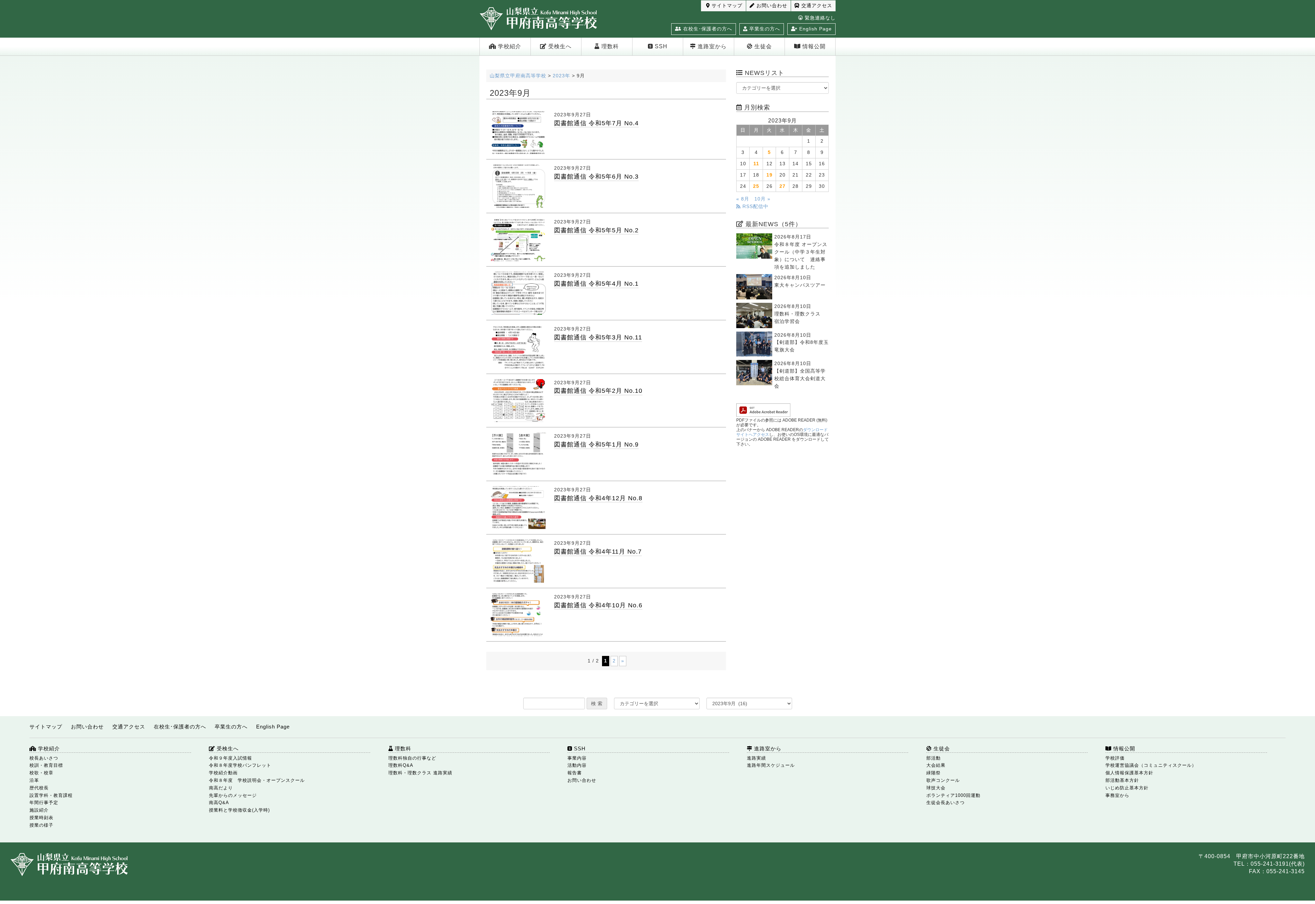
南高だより (221, 787)
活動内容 (577, 765)
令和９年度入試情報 (230, 758)
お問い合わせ (771, 5)
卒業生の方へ (764, 28)
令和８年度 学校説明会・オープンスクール (257, 780)
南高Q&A (219, 802)
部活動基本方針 (1122, 780)
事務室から (1117, 795)
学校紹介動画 (223, 772)
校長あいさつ (43, 758)
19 (769, 175)
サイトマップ (726, 5)
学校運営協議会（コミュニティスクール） (1151, 765)
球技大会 (935, 787)
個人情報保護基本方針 (1129, 772)
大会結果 (935, 765)
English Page (815, 28)
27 (782, 186)
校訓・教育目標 (46, 765)
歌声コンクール (943, 780)
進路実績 (756, 758)
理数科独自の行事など (412, 758)
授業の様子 (41, 825)
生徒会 (762, 46)
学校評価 (1115, 758)
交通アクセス (816, 5)
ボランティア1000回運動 (953, 795)
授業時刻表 (41, 817)
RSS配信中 (754, 206)
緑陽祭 (933, 772)
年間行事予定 (43, 802)
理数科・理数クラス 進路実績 (420, 772)
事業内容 (577, 758)
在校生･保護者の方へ (706, 28)
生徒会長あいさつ (945, 802)
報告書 (574, 772)
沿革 (34, 780)
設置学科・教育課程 (51, 795)
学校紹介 (508, 46)
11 (756, 163)
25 (756, 186)
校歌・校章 (41, 772)
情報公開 (813, 46)
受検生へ (559, 46)
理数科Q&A (400, 765)
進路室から (711, 46)
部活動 (933, 758)
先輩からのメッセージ (233, 795)
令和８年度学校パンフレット (240, 765)
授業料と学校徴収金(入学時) (239, 810)
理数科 (609, 46)
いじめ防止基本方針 (1127, 787)
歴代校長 (39, 787)
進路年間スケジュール (771, 765)
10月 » (762, 199)
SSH (660, 46)
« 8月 (742, 199)
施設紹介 (39, 810)
